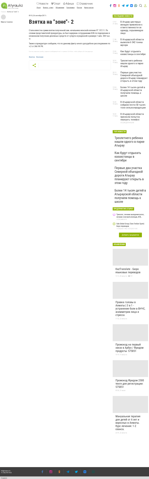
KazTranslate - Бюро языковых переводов (127, 270)
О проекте (4, 478)
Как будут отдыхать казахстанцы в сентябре (133, 53)
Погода (79, 8)
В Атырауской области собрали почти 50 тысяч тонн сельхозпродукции (133, 105)
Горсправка (70, 8)
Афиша (70, 3)
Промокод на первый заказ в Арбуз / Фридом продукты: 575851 (129, 348)
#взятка (32, 57)
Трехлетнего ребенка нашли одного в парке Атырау (131, 63)
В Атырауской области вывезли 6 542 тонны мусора (132, 42)
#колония (39, 57)
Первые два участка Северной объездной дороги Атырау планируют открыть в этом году (134, 76)
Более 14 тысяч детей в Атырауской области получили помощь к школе (132, 91)
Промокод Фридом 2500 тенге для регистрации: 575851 (129, 383)
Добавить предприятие (130, 235)
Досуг (39, 8)
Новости (43, 3)
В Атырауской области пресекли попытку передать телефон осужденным (132, 118)
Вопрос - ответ (48, 8)
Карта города (88, 8)
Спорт (57, 3)
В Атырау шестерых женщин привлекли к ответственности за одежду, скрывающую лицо (131, 27)
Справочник (86, 3)
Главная (3, 12)
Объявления (60, 8)
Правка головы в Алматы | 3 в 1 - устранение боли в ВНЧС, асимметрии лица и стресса (130, 309)
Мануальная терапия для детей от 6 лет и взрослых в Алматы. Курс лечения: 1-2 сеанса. (127, 423)
